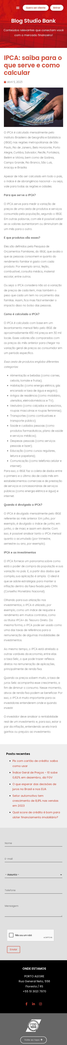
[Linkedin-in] (33, 1004)
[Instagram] (40, 1004)
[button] (17, 7)
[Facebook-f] (26, 1004)
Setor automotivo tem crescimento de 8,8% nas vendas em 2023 (35, 801)
